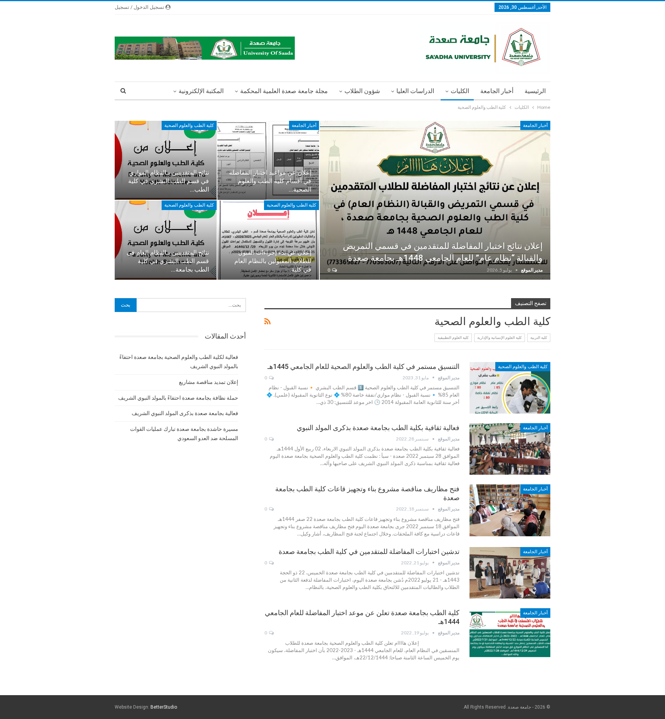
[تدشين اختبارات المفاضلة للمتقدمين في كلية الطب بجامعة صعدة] (510, 573)
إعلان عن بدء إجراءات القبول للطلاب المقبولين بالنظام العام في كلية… (272, 261)
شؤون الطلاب (362, 91)
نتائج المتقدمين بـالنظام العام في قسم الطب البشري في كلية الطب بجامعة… (168, 261)
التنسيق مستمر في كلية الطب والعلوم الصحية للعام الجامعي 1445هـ (363, 366)
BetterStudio (163, 707)
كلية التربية (538, 337)
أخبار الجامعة (496, 91)
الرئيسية (535, 91)
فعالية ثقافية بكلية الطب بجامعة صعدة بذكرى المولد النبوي (378, 428)
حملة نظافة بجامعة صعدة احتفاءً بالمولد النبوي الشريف (178, 398)
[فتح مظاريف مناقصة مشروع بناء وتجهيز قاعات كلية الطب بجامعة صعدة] (510, 510)
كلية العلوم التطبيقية (453, 337)
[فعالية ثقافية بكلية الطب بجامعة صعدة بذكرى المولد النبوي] (510, 449)
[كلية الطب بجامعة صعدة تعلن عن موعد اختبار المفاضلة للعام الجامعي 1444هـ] (510, 634)
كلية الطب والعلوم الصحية (189, 125)
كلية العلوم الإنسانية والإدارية (499, 337)
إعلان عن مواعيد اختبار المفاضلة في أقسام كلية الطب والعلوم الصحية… (270, 181)
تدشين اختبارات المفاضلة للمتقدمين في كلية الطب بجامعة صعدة (369, 551)
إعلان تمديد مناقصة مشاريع (208, 382)
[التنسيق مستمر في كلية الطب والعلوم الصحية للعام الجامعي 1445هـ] (510, 388)
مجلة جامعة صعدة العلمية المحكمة (284, 91)
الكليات (460, 91)
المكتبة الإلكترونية (201, 91)
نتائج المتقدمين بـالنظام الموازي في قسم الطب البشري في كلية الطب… (168, 181)
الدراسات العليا (415, 91)
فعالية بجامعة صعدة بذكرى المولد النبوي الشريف (185, 413)
